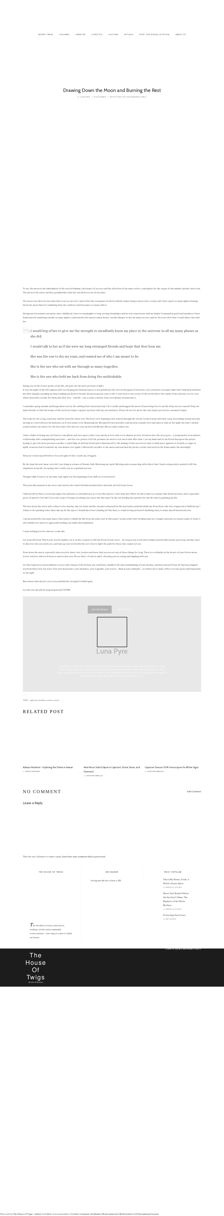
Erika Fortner (32, 771)
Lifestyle (97, 34)
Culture (113, 34)
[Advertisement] (112, 62)
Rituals (129, 34)
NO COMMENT (42, 791)
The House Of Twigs (35, 965)
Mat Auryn (171, 919)
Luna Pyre (85, 97)
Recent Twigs (45, 34)
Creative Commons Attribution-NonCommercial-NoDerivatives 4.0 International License (115, 1213)
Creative (80, 34)
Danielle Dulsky (174, 887)
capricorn (33, 700)
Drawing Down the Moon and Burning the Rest (112, 90)
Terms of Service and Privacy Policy (183, 949)
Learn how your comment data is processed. (83, 856)
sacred (56, 700)
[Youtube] (197, 15)
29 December (100, 97)
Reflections (116, 97)
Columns (64, 34)
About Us (181, 34)
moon (49, 700)
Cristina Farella (94, 776)
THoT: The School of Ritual (154, 34)
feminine (42, 700)
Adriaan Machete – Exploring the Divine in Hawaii (48, 767)
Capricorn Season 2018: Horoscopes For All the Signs (172, 767)
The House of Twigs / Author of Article (32, 1213)
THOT (112, 14)
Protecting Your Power (174, 915)
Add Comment (194, 791)
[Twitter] (194, 15)
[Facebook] (189, 15)
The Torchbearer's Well (134, 97)
